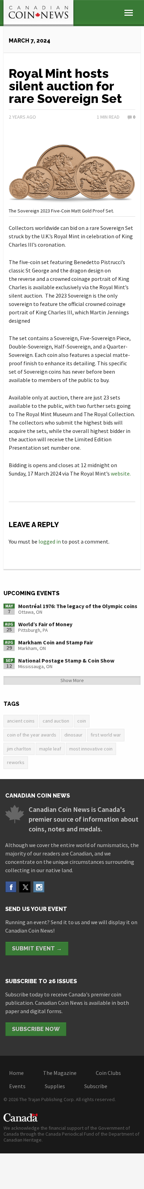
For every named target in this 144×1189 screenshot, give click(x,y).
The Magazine (60, 1072)
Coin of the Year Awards (31, 735)
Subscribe (95, 1086)
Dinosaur (73, 735)
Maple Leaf (50, 749)
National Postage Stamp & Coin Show (66, 660)
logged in (49, 541)
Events (17, 1086)
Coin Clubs (108, 1072)
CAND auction (56, 721)
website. (121, 473)
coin (81, 721)
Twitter (24, 886)
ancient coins (21, 721)
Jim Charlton (19, 749)
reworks (15, 762)
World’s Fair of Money (45, 624)
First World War (106, 735)
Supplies (55, 1086)
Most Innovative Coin (91, 749)
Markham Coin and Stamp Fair (55, 642)
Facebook (10, 886)
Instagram (38, 886)
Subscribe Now (36, 1029)
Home (16, 1072)
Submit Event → (37, 948)
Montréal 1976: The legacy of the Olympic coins (77, 606)
